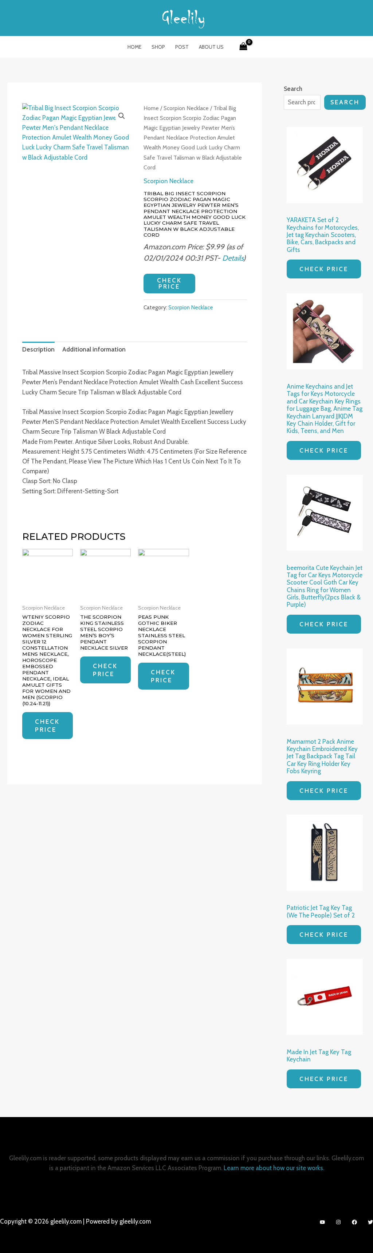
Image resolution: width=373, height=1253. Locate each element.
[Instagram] (338, 1222)
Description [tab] (38, 349)
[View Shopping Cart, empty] (243, 47)
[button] (121, 116)
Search (345, 102)
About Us (211, 47)
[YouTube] (322, 1222)
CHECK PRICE (169, 283)
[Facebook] (354, 1222)
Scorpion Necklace (186, 108)
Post (182, 47)
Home (134, 47)
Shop (158, 47)
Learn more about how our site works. (274, 1168)
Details (232, 257)
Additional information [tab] (94, 349)
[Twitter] (370, 1222)
